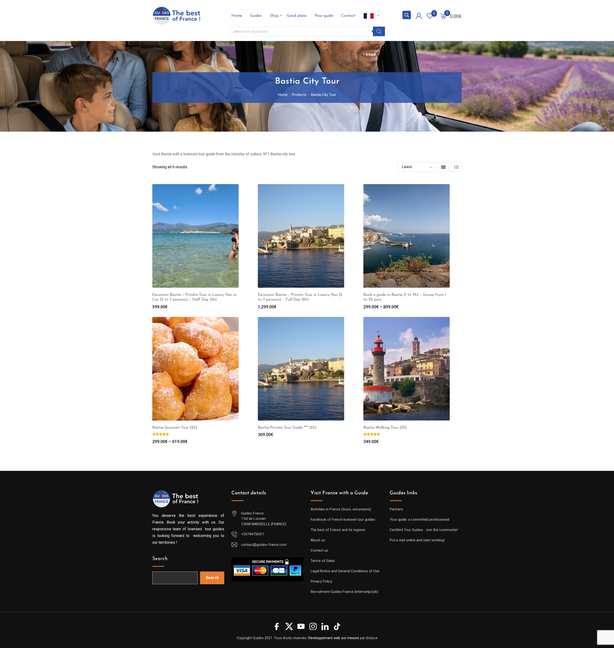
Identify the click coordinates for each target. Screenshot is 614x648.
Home (236, 16)
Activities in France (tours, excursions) (341, 509)
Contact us (319, 550)
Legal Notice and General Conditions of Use (345, 571)
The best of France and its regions (338, 530)
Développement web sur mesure (333, 638)
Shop (274, 16)
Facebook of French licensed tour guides (343, 519)
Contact (348, 16)
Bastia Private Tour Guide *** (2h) (287, 428)
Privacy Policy (321, 581)
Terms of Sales (323, 561)
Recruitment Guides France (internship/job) (344, 592)
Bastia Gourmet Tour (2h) (174, 428)
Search (160, 558)
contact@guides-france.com (264, 545)
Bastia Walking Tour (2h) (385, 428)
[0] (443, 15)
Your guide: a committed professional (419, 519)
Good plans (297, 16)
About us (318, 540)
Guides (256, 16)
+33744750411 (252, 534)
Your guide (324, 16)
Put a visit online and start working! (417, 540)
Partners (396, 509)
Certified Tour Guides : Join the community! (424, 530)
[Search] (379, 31)
